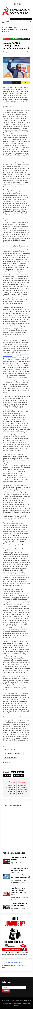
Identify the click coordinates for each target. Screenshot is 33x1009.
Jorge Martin (8, 52)
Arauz (13, 772)
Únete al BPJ (7, 1003)
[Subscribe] (25, 82)
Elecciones (7, 775)
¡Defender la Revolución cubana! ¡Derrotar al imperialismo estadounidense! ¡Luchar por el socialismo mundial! (20, 873)
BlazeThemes (28, 1000)
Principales (25, 39)
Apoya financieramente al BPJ (21, 1003)
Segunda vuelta (18, 775)
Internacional (15, 39)
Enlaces (16, 1005)
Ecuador (6, 39)
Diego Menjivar (16, 897)
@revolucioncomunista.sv (14, 962)
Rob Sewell (15, 908)
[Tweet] (16, 82)
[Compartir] (7, 82)
